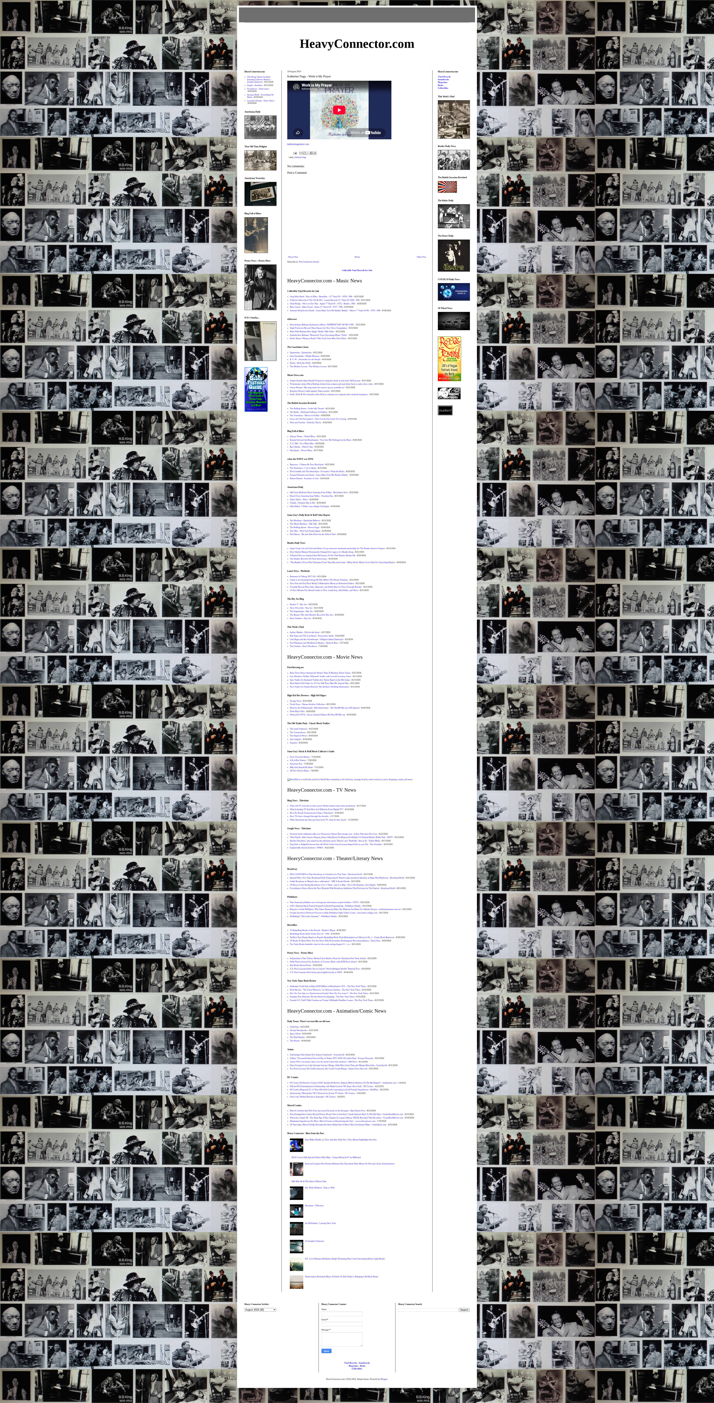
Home (357, 257)
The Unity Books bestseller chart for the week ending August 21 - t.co (320, 944)
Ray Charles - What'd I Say (301, 447)
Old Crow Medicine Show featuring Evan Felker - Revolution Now (319, 492)
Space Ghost (295, 1033)
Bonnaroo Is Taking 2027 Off (303, 576)
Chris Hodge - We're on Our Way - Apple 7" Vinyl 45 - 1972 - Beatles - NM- (323, 303)
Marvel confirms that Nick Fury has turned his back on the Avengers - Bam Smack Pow (327, 1110)
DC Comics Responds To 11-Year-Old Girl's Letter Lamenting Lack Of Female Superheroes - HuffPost (334, 1089)
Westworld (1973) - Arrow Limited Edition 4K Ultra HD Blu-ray (317, 714)
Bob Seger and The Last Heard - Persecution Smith (312, 636)
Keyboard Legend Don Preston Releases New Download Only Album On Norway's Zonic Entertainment (349, 1164)
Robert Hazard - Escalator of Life (304, 478)
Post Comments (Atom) (309, 262)
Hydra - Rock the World (300, 363)
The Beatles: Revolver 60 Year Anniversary (308, 559)
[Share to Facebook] (311, 153)
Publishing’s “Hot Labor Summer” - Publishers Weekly (313, 916)
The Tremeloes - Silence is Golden (304, 415)
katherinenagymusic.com (298, 144)
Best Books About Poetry (300, 965)
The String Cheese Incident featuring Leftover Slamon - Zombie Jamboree (259, 79)
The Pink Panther (297, 1037)
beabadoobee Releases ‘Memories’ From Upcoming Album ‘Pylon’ (319, 335)
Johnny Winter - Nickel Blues (302, 436)
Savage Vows (295, 701)
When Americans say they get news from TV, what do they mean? (318, 820)
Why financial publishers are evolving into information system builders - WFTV (324, 902)
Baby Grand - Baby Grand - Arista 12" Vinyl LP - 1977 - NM (316, 307)
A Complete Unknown (314, 1241)
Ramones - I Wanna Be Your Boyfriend (307, 464)
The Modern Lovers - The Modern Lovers (308, 366)
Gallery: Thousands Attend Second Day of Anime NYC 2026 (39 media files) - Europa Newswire (331, 1058)
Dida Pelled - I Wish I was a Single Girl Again (309, 506)
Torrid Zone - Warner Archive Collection (307, 704)
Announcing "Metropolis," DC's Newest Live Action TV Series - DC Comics (322, 1093)
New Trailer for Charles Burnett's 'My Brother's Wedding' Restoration (319, 687)
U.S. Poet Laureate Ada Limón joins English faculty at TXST (316, 972)
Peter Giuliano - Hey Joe (300, 618)
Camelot (293, 743)
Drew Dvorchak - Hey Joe (301, 608)
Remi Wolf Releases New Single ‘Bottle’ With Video (312, 331)
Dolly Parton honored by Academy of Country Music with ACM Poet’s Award (323, 962)
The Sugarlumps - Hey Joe (301, 611)
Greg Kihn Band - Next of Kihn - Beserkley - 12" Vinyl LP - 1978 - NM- (321, 296)
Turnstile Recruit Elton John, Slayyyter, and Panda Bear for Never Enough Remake (326, 587)
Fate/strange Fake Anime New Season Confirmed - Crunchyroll (317, 1055)
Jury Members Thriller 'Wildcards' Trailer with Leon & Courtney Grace (320, 676)
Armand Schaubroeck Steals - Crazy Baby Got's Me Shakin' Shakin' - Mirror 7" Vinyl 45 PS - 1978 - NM (335, 310)
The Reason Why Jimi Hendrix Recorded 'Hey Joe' (311, 615)
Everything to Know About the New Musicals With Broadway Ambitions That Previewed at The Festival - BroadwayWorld (342, 888)
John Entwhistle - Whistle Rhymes (304, 356)
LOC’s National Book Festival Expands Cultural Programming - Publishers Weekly (325, 906)
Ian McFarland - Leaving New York (320, 1223)
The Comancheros (297, 732)
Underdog (294, 1027)
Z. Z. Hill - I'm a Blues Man (302, 443)
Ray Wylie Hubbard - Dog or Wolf (320, 1187)
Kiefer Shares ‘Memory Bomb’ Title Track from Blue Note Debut (318, 338)
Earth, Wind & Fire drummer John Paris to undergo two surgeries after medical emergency (329, 394)
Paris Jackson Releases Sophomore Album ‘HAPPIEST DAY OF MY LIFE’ (322, 324)
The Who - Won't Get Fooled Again (305, 531)
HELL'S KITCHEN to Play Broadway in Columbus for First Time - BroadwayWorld (326, 874)
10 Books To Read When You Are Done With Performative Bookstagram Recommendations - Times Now (335, 940)
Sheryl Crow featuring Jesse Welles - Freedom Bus (311, 496)
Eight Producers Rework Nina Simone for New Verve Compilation (318, 328)
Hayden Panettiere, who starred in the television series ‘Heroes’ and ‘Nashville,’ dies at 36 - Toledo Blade (335, 841)
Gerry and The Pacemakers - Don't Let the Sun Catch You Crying (318, 419)
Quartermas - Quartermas (300, 352)
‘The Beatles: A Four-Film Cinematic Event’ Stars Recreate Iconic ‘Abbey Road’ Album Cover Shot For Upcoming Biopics (342, 562)
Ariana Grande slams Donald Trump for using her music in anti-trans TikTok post (325, 380)
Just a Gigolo (295, 739)
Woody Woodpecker (298, 1030)
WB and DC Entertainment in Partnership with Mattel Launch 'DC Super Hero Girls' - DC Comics (331, 1086)
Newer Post (293, 257)
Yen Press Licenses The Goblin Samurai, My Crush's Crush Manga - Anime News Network (328, 1068)
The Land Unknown (298, 729)
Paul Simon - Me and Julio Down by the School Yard (313, 534)
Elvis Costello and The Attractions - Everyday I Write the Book (317, 471)
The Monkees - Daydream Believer (305, 520)
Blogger (384, 1379)
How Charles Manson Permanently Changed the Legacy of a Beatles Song (321, 552)
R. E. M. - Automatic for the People (305, 359)
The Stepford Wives (298, 736)
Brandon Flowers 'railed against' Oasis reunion (309, 391)
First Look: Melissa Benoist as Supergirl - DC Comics (312, 1097)
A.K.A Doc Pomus (298, 760)
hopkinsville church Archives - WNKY (306, 847)
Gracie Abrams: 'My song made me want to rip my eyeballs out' (317, 387)
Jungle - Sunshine (254, 85)
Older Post (421, 257)
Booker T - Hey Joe (298, 604)
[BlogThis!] (304, 153)
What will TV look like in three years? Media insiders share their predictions (322, 806)
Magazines (442, 82)
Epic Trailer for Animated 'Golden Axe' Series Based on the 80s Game (320, 680)
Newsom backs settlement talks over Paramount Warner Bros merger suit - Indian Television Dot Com (333, 834)
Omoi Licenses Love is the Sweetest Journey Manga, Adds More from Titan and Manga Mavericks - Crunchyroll (338, 1065)
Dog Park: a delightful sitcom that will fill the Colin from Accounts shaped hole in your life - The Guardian (336, 844)
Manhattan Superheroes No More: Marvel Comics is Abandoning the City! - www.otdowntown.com (332, 1121)
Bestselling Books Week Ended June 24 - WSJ (309, 934)
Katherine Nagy (300, 157)
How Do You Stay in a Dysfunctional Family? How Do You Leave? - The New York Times (329, 993)
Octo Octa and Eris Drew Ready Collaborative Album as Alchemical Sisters (322, 583)
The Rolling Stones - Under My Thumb (307, 408)
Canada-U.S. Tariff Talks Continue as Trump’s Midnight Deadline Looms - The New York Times (331, 1000)
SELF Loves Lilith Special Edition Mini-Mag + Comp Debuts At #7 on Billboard (326, 1157)
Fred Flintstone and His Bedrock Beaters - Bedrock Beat (314, 643)
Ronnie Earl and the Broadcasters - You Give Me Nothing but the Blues (320, 440)
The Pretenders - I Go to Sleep (303, 468)
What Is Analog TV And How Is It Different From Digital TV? (316, 809)
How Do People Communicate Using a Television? (311, 813)
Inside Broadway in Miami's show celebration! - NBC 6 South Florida (320, 881)
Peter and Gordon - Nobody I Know (305, 422)
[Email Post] (294, 153)
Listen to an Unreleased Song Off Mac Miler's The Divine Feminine (319, 580)
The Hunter (295, 1041)
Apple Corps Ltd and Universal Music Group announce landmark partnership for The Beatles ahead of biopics (337, 548)
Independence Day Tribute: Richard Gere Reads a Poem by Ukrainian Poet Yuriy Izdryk (328, 958)
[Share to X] (308, 153)
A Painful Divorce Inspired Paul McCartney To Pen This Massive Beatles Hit (322, 555)
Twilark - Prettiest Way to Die (302, 503)
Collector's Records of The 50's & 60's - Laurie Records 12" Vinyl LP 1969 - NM (324, 300)
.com (357, 43)
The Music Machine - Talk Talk (303, 524)
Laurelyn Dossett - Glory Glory (260, 101)
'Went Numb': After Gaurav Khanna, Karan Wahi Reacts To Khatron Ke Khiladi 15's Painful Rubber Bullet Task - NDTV (341, 837)
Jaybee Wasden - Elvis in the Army (305, 632)
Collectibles (443, 88)
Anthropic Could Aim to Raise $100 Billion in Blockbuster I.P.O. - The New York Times (328, 986)
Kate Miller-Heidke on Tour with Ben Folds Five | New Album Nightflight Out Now (341, 1140)
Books (440, 85)
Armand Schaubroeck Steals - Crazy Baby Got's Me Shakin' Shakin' (319, 475)
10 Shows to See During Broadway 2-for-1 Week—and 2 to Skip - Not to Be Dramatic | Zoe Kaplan (333, 885)
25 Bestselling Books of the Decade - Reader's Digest (312, 930)
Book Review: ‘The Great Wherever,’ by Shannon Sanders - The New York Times (325, 990)
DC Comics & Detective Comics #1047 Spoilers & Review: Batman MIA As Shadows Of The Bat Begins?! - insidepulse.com (343, 1083)
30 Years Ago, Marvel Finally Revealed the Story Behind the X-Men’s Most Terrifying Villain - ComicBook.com (338, 1124)
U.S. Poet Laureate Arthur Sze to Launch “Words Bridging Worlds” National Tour (325, 969)
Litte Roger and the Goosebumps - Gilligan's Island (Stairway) (316, 639)
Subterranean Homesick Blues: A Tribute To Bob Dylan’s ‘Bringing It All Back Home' (341, 1276)
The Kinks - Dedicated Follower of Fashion (308, 412)
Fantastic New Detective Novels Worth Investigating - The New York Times (322, 996)
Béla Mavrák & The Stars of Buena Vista (309, 1181)
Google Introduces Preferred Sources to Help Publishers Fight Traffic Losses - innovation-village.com (333, 913)
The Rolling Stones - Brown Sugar (304, 527)
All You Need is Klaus (299, 770)
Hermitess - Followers (314, 1205)
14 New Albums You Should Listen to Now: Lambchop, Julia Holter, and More (324, 590)
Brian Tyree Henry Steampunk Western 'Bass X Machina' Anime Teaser (320, 673)
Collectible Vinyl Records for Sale (357, 270)
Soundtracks (443, 79)
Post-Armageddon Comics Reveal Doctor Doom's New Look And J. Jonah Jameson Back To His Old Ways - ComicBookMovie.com (346, 1114)
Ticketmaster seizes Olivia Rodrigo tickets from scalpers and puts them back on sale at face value (331, 384)
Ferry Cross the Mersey (300, 757)
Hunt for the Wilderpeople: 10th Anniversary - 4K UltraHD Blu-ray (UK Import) (324, 708)
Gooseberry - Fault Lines (257, 89)
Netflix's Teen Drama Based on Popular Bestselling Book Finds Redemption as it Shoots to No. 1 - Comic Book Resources (342, 937)
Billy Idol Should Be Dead (301, 767)
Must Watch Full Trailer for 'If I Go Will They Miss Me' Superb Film (319, 683)
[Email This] (301, 153)
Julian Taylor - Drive (299, 499)
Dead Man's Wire (297, 711)
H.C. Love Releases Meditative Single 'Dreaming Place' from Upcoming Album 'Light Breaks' (345, 1259)
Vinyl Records (444, 77)
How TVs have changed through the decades (309, 816)
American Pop (296, 764)
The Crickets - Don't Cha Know (303, 646)
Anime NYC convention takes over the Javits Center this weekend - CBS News (323, 1062)
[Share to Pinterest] (315, 153)
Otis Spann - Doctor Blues (301, 450)
